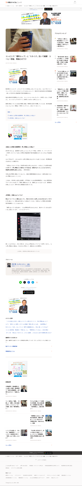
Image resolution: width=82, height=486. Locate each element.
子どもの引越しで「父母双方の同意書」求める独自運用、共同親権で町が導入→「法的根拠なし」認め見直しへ (37, 404)
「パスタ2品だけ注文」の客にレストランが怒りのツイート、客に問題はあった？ (27, 321)
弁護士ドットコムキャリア (39, 475)
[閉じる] (80, 8)
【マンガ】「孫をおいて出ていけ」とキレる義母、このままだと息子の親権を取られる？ (29, 332)
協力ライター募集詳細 (11, 346)
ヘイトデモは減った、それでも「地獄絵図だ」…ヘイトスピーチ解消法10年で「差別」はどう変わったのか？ (12, 434)
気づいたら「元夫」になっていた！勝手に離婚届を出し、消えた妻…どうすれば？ (27, 327)
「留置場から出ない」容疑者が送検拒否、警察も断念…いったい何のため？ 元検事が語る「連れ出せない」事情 (37, 419)
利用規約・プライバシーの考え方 (36, 465)
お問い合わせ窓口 (23, 465)
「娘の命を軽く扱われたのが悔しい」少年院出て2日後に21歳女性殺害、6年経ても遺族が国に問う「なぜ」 (62, 60)
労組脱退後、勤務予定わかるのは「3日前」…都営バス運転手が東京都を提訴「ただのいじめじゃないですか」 (62, 110)
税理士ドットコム (9, 475)
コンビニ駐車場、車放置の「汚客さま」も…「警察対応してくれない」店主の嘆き (27, 330)
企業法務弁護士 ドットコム (11, 477)
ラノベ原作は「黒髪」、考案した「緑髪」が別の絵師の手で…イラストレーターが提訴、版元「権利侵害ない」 (12, 404)
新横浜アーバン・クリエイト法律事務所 (21, 266)
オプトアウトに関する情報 (16, 468)
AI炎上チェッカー (54, 477)
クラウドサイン (18, 475)
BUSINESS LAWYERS (27, 475)
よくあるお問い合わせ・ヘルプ (12, 465)
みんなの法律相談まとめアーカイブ (37, 477)
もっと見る (8, 445)
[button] (37, 282)
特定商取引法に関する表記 (66, 465)
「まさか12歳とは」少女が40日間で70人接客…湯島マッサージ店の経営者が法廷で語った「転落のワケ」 (63, 75)
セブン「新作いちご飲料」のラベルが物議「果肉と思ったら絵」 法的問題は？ (26, 324)
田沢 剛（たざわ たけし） (21, 264)
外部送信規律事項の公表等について (52, 465)
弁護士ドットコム (10, 5)
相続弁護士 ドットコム (66, 475)
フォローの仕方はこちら (33, 9)
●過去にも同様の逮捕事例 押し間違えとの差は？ (22, 115)
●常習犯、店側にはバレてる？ (17, 118)
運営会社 (7, 468)
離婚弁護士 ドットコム (23, 477)
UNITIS (47, 477)
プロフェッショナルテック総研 (53, 475)
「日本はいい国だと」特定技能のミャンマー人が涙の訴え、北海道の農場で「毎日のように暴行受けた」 (62, 42)
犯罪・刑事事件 (19, 5)
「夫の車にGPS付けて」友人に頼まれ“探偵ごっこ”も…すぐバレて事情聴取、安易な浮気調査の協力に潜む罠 (37, 434)
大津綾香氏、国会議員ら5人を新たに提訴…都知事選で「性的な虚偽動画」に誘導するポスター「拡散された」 (12, 390)
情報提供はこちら (10, 351)
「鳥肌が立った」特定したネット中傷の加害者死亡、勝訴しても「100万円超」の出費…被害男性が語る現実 (62, 93)
